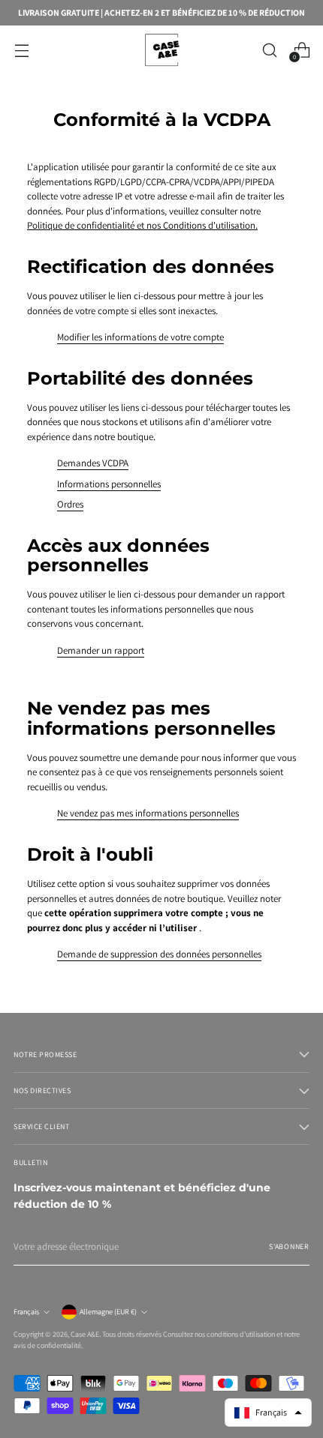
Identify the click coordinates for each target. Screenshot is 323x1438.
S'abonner (289, 1246)
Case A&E (85, 1334)
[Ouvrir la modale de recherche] (269, 49)
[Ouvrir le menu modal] (21, 49)
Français (26, 1312)
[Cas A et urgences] (161, 49)
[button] (268, 1412)
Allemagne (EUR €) (108, 1312)
